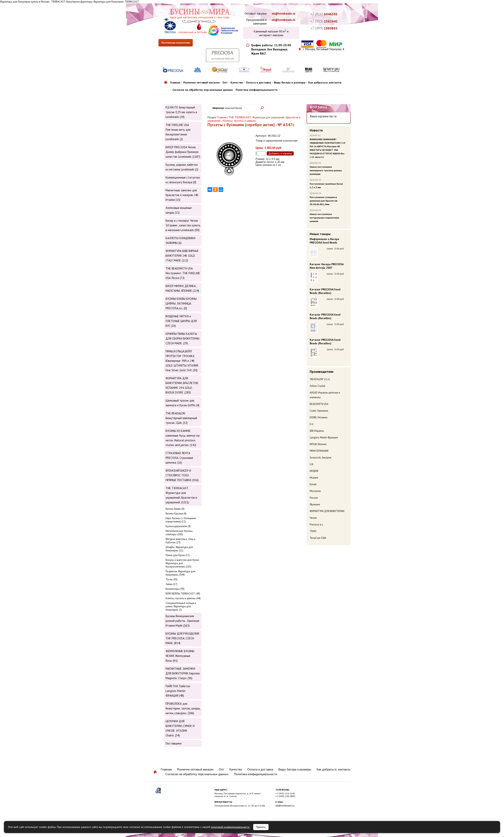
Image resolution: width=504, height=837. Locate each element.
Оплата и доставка (258, 82)
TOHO (313, 531)
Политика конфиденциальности (256, 90)
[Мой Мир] (221, 189)
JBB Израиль (317, 430)
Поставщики (174, 743)
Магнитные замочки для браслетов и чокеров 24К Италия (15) (182, 195)
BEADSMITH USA (319, 404)
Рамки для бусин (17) (178, 555)
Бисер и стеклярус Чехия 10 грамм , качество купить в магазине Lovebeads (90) (183, 225)
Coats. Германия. (319, 410)
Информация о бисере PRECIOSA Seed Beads (324, 240)
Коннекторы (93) (175, 589)
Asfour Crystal (317, 386)
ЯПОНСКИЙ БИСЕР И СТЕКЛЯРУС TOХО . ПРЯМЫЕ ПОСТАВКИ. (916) (182, 475)
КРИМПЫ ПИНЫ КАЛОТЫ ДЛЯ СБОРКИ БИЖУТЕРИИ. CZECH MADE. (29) (183, 338)
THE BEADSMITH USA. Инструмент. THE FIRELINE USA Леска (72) (183, 273)
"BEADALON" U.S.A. (320, 379)
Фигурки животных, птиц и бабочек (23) (180, 540)
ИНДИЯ (314, 471)
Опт (225, 82)
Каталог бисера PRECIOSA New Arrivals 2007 (326, 265)
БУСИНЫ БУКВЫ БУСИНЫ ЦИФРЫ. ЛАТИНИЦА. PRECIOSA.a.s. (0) (181, 303)
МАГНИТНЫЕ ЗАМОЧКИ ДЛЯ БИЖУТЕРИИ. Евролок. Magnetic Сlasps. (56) (183, 673)
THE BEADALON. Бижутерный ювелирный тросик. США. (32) (181, 418)
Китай (313, 484)
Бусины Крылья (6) (176, 513)
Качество (237, 82)
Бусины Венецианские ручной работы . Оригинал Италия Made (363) (182, 620)
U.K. (312, 464)
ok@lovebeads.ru (283, 13)
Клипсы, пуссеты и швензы (239, 120)
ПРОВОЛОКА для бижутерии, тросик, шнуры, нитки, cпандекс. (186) (183, 708)
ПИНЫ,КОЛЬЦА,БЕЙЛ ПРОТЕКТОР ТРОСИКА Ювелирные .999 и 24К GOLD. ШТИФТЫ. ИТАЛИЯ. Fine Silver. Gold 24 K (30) (182, 360)
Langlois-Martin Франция (324, 437)
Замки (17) (171, 584)
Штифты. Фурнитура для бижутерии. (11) (179, 548)
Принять (261, 827)
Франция (315, 504)
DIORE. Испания (318, 417)
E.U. (312, 424)
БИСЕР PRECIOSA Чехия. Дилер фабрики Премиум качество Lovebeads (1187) (183, 151)
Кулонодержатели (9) (178, 526)
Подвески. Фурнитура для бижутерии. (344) (180, 573)
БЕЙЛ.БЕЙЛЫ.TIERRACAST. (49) (183, 593)
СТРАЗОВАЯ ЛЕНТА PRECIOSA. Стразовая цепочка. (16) (179, 457)
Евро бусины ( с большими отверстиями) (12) (181, 520)
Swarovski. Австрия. (321, 457)
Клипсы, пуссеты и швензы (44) (183, 598)
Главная (175, 82)
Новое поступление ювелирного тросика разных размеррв (326, 170)
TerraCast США (318, 538)
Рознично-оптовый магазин (201, 82)
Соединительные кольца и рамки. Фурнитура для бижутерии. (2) (181, 606)
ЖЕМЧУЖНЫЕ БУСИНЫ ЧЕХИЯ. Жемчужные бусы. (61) (180, 655)
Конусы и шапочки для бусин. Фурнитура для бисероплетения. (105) (182, 563)
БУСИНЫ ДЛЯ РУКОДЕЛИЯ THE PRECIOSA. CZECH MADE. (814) (182, 638)
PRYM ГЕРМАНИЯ (319, 451)
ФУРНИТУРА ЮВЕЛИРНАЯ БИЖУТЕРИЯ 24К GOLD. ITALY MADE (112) (182, 255)
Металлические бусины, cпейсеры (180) (179, 532)
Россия (314, 497)
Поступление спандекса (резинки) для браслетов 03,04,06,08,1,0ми (323, 201)
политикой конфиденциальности (230, 827)
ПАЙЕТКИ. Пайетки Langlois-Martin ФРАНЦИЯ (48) (178, 690)
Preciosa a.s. (316, 524)
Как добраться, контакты (324, 82)
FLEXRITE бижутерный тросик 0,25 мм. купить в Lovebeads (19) (181, 112)
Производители (321, 371)
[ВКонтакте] (210, 189)
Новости (316, 130)
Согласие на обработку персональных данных (202, 90)
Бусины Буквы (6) (175, 508)
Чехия (313, 517)
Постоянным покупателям (175, 43)
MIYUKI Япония (318, 444)
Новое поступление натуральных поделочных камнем (324, 218)
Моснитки (315, 491)
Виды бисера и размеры (289, 82)
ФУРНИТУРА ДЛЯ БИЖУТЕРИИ (327, 511)
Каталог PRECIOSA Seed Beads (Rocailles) (325, 291)
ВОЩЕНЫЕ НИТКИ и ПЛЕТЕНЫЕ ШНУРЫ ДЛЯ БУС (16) (181, 321)
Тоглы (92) (172, 579)
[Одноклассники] (215, 189)
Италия (314, 477)
